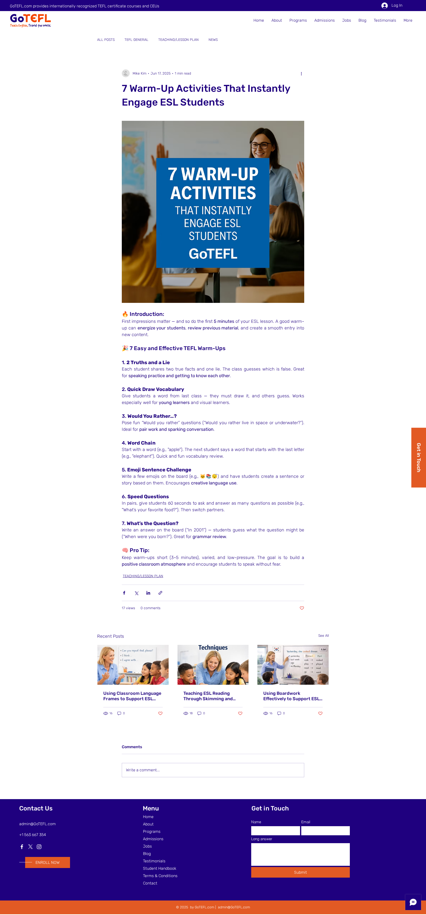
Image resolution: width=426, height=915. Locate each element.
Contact (150, 883)
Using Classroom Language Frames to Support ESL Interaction (132, 696)
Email (305, 822)
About (148, 824)
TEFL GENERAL (136, 40)
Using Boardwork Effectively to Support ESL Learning (291, 696)
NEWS (213, 40)
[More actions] (301, 73)
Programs (151, 831)
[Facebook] (22, 847)
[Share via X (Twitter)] (136, 592)
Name (256, 822)
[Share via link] (160, 592)
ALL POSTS (106, 40)
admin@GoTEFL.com (37, 824)
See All (323, 636)
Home (148, 816)
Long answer (261, 839)
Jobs (147, 846)
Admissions (153, 839)
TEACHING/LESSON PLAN (178, 40)
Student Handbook (159, 868)
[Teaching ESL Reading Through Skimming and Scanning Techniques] (213, 665)
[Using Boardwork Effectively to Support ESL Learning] (293, 665)
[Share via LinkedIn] (148, 592)
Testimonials (154, 861)
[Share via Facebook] (124, 592)
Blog (147, 853)
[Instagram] (39, 847)
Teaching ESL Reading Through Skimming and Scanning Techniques (208, 696)
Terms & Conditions (160, 875)
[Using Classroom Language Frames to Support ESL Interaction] (133, 665)
